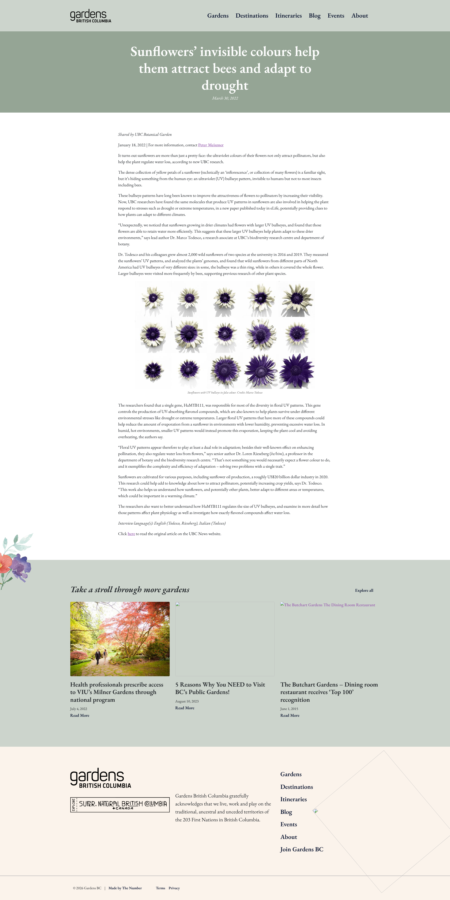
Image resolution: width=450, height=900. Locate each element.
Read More (80, 715)
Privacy (174, 887)
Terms (160, 887)
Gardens (218, 15)
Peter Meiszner (211, 145)
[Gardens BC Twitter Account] (191, 773)
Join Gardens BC (301, 849)
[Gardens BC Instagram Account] (178, 773)
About (359, 15)
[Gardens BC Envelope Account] (217, 773)
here (131, 533)
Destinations (252, 15)
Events (336, 15)
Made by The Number (125, 887)
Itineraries (288, 15)
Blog (315, 15)
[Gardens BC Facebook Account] (204, 773)
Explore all (364, 590)
